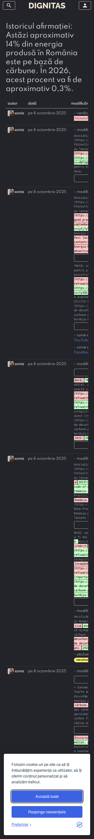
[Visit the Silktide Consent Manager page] (79, 824)
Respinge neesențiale (47, 812)
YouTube (82, 340)
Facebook (83, 352)
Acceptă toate (47, 796)
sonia (19, 113)
